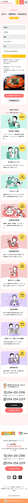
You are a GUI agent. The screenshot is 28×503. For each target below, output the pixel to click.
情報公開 (13, 487)
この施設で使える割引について (15, 95)
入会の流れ (14, 405)
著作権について (19, 487)
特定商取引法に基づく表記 (7, 488)
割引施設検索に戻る (14, 100)
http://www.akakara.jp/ (11, 51)
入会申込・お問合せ (14, 410)
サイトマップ (6, 487)
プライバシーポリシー (20, 488)
